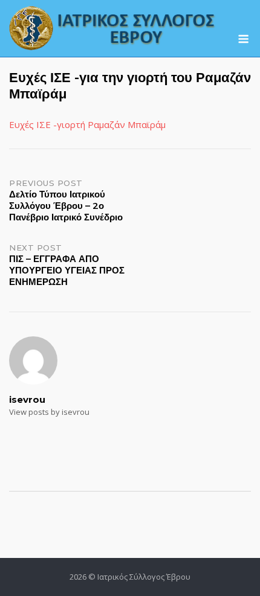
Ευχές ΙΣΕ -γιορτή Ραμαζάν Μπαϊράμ (87, 124)
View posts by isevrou (49, 411)
